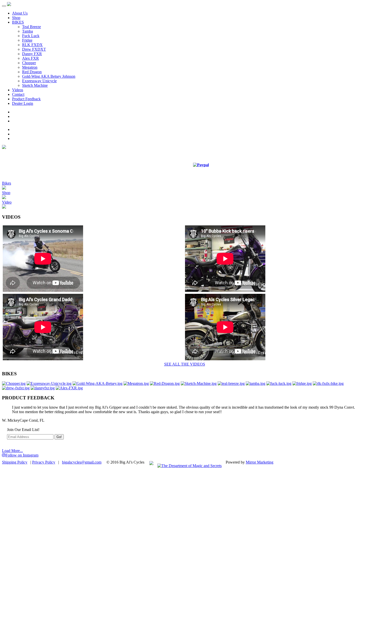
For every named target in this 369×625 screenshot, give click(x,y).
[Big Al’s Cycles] (9, 5)
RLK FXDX (32, 45)
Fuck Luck (30, 36)
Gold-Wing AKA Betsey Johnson (48, 76)
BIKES (18, 22)
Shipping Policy (14, 462)
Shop (16, 18)
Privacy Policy (43, 462)
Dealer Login (22, 103)
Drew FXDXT (34, 49)
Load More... (12, 451)
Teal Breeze (31, 27)
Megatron (29, 67)
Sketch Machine (35, 85)
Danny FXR (32, 54)
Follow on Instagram (22, 455)
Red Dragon (32, 72)
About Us (20, 13)
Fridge (27, 40)
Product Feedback (26, 99)
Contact (18, 94)
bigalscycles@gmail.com (81, 462)
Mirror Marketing (259, 462)
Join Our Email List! (23, 429)
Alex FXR (30, 58)
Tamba (27, 31)
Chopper (29, 63)
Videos (17, 90)
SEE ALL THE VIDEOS (184, 364)
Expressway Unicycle (39, 81)
